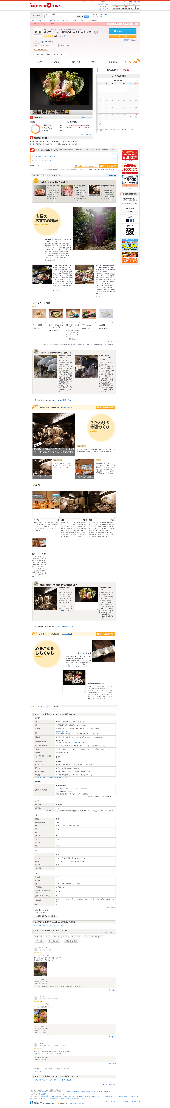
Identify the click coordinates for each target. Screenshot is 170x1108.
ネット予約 (76, 742)
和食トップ (61, 1091)
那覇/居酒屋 (83, 1091)
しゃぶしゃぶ (50, 1095)
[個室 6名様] (74, 504)
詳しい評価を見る (87, 134)
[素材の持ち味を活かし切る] (74, 681)
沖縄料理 (43, 1095)
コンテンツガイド (116, 4)
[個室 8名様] (102, 504)
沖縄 (100, 14)
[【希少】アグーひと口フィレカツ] (73, 316)
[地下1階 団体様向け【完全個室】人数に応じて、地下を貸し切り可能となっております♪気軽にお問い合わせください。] (53, 434)
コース (59, 400)
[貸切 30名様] (39, 545)
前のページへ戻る (36, 21)
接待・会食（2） (54, 941)
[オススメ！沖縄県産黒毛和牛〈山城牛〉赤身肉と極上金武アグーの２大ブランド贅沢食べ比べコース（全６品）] (84, 274)
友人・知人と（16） (60, 937)
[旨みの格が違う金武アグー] (40, 190)
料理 (64, 400)
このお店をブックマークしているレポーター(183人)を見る (52, 1080)
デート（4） (75, 937)
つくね (57, 1095)
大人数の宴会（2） (70, 941)
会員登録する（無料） (105, 9)
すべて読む (112, 990)
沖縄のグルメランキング (47, 1096)
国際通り (68, 21)
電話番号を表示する (130, 40)
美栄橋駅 (44, 1093)
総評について (87, 117)
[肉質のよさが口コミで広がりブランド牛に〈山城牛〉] (86, 366)
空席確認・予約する (124, 31)
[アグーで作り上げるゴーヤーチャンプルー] (56, 316)
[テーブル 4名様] (46, 504)
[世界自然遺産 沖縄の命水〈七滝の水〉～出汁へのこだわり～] (94, 228)
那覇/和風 (107, 1091)
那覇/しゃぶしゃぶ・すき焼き (96, 1091)
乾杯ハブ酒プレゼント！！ (42, 161)
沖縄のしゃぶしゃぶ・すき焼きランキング (79, 1096)
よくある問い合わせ (103, 4)
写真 (94, 62)
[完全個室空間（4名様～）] (94, 190)
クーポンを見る (122, 36)
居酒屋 (47, 45)
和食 (100, 17)
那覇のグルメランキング (98, 1096)
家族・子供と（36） (41, 937)
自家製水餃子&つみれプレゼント (44, 156)
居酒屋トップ (69, 1091)
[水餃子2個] (106, 316)
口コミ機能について (106, 932)
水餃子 (62, 1095)
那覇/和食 (76, 1091)
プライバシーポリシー (116, 1101)
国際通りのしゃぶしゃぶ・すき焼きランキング (78, 1098)
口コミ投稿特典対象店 (40, 49)
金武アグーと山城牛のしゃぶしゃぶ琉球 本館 (49, 925)
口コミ (113, 62)
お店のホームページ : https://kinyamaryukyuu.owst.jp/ (50, 777)
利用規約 (126, 1101)
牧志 (135, 2)
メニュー (57, 62)
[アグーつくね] (89, 316)
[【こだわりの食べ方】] (103, 651)
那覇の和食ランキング (112, 1096)
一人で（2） (39, 941)
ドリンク (70, 400)
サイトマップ (106, 1101)
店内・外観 (76, 62)
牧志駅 (38, 1093)
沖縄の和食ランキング (61, 1096)
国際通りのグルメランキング (41, 1098)
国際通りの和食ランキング (57, 1098)
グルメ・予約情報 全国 (49, 21)
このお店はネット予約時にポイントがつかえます (49, 54)
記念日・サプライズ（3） (93, 937)
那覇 (105, 14)
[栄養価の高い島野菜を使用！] (86, 598)
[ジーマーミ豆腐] (39, 316)
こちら (97, 734)
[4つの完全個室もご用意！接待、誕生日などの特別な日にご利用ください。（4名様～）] (42, 469)
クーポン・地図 (131, 62)
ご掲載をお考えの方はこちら (76, 1103)
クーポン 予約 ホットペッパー (132, 4)
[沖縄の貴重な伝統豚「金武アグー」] (45, 366)
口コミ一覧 (37, 1072)
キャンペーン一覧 (133, 188)
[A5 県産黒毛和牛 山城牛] (67, 190)
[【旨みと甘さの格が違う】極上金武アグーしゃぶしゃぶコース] (42, 274)
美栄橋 (138, 2)
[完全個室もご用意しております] (45, 598)
